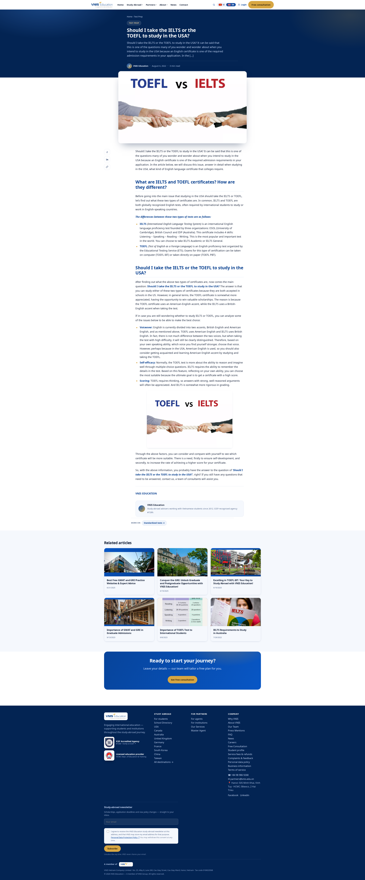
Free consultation (261, 4)
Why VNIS (233, 718)
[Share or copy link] (107, 167)
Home (129, 16)
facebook (233, 795)
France (157, 746)
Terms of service (237, 769)
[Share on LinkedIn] (107, 159)
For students (161, 718)
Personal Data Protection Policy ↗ (125, 837)
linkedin (244, 795)
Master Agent (198, 730)
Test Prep (138, 16)
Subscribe (112, 848)
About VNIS (234, 722)
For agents (197, 718)
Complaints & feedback (240, 758)
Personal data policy (239, 762)
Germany (159, 742)
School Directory (163, 722)
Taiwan (158, 758)
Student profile (236, 750)
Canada (158, 730)
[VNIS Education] (101, 5)
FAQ (230, 734)
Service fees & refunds (240, 754)
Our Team (233, 726)
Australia (159, 734)
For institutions (199, 722)
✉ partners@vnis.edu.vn (241, 779)
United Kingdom (163, 738)
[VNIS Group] (126, 864)
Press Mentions (236, 730)
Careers (232, 742)
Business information (239, 766)
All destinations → (163, 762)
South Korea (161, 750)
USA (156, 726)
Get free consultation (182, 679)
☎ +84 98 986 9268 (238, 775)
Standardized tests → (154, 523)
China (157, 754)
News (231, 738)
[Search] (214, 5)
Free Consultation (237, 746)
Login (244, 4)
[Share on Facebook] (107, 152)
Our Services (198, 726)
